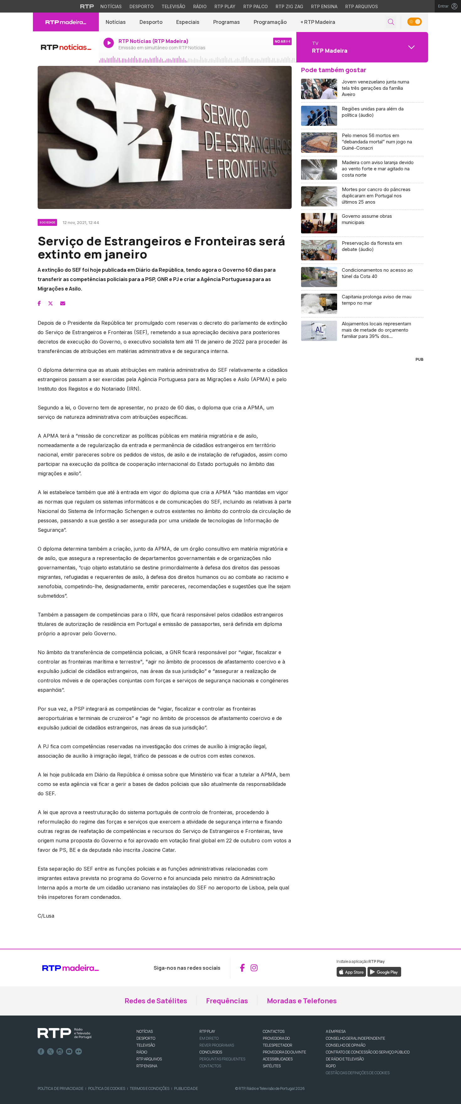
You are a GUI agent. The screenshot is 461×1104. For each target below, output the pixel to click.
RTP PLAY (207, 1031)
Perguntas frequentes (222, 1059)
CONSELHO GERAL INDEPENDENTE (355, 1038)
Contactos (210, 1066)
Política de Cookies (106, 1088)
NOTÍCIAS (144, 1031)
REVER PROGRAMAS (216, 1045)
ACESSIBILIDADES (278, 1059)
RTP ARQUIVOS (149, 1059)
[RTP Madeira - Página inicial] (66, 22)
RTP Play (225, 6)
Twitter (50, 1051)
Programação (270, 22)
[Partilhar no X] (50, 303)
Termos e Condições (149, 1088)
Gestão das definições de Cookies (357, 1072)
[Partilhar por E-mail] (62, 303)
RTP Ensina (324, 6)
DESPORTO (145, 1038)
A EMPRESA (336, 1031)
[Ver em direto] (66, 47)
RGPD (331, 1066)
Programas (226, 22)
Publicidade (186, 1088)
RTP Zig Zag (289, 6)
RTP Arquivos (361, 6)
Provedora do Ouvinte (284, 1052)
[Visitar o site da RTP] (87, 6)
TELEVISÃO (145, 1045)
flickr (78, 1051)
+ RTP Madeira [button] (317, 22)
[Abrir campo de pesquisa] (391, 22)
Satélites (272, 1066)
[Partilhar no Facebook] (39, 303)
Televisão (173, 6)
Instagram (59, 1051)
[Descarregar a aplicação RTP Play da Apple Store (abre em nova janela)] (351, 971)
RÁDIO (141, 1052)
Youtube (69, 1051)
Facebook (41, 1051)
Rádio (200, 6)
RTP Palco (255, 6)
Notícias (111, 6)
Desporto (142, 6)
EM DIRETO (209, 1038)
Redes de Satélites (156, 1000)
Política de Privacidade (60, 1088)
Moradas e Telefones (302, 1000)
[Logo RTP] (65, 1033)
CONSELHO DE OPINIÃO (345, 1045)
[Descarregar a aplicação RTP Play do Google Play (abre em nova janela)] (384, 971)
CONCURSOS (210, 1052)
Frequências (227, 1000)
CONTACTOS (273, 1031)
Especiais (187, 22)
